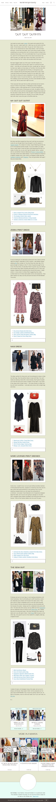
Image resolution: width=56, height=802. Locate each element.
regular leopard (14, 145)
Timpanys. (26, 157)
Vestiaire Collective (15, 157)
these (32, 613)
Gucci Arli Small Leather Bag (21, 672)
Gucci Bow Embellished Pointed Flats (23, 679)
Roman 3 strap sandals (37, 152)
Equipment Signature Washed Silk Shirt (24, 673)
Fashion (2, 2)
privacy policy (40, 800)
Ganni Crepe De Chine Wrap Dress (22, 336)
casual (25, 43)
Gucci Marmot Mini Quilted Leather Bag (24, 553)
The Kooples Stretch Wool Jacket (22, 216)
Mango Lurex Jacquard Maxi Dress (23, 445)
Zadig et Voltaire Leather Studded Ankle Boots (26, 557)
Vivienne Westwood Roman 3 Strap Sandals (25, 217)
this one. (12, 696)
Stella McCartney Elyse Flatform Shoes (24, 677)
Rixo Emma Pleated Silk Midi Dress (23, 331)
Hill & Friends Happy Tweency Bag (23, 444)
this (16, 263)
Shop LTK (15, 2)
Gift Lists (6, 2)
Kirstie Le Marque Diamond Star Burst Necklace (26, 214)
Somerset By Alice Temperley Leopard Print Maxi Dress (28, 551)
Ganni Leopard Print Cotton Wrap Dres (23, 212)
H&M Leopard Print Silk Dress (21, 555)
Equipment (42, 607)
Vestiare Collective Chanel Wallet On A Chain (25, 219)
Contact (47, 2)
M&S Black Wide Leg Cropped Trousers (24, 675)
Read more (35, 796)
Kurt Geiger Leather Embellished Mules (24, 332)
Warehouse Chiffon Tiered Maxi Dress (24, 440)
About (43, 2)
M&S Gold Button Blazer (20, 670)
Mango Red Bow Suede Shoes (22, 442)
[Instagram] (51, 2)
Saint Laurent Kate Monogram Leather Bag (25, 334)
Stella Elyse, (34, 609)
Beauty (11, 2)
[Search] (54, 2)
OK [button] (46, 800)
